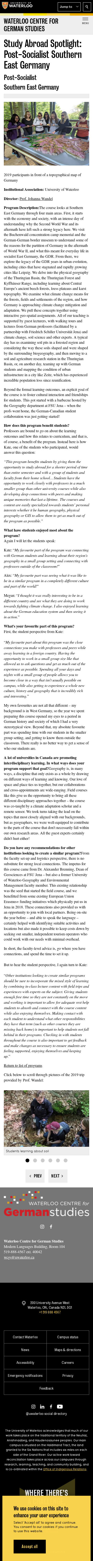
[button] (69, 7)
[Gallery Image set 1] (27, 1160)
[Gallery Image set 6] (65, 1160)
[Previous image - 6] (35, 1176)
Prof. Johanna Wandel (36, 198)
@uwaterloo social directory (46, 1414)
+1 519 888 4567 (50, 1312)
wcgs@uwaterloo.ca (19, 1257)
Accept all (30, 1546)
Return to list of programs (23, 1065)
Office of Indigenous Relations (64, 1469)
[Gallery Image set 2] (35, 1160)
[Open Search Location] (87, 6)
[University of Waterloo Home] (17, 6)
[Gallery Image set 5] (58, 1160)
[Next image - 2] (57, 1176)
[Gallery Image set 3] (43, 1160)
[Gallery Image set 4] (50, 1160)
